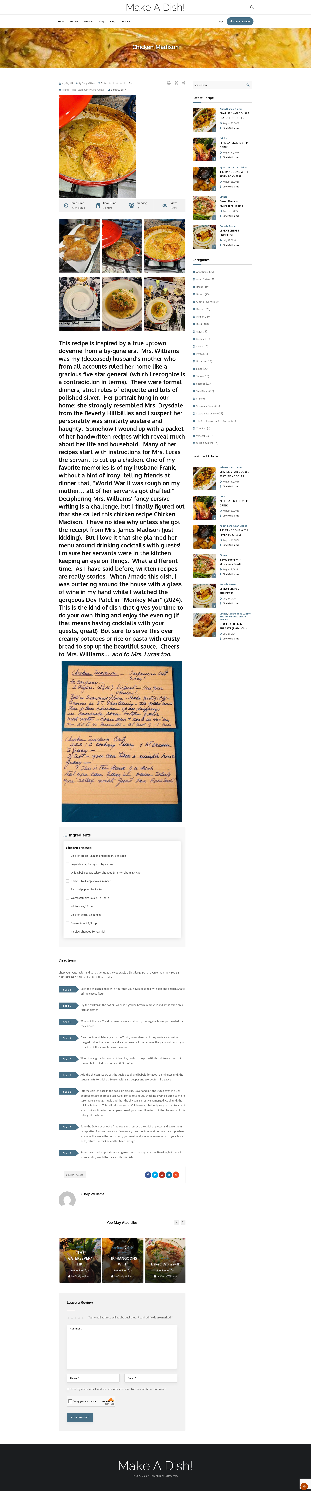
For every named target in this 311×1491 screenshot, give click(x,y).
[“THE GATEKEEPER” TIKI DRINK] (205, 150)
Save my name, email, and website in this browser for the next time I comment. (118, 1389)
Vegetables (202, 435)
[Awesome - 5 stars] (83, 1318)
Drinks (78, 1246)
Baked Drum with (165, 1264)
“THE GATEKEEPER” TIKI (79, 1258)
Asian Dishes (227, 108)
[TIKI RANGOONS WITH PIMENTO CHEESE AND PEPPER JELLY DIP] (205, 179)
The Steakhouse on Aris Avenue (88, 89)
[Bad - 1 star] (69, 1318)
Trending (201, 428)
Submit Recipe (241, 21)
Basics (199, 286)
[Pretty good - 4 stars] (79, 1318)
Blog (112, 21)
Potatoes (201, 361)
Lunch (199, 346)
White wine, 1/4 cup (82, 906)
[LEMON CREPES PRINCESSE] (205, 237)
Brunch (224, 226)
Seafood (200, 383)
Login (221, 21)
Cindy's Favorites (205, 301)
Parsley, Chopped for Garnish (88, 931)
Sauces (200, 376)
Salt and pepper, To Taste (86, 889)
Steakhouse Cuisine (207, 413)
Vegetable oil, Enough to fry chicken (92, 864)
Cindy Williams (89, 83)
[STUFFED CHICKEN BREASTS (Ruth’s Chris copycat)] (205, 625)
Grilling (200, 339)
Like (104, 83)
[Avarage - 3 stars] (76, 1318)
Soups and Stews (205, 406)
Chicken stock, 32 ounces (86, 915)
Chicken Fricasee (74, 1174)
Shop (101, 21)
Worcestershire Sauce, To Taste (90, 898)
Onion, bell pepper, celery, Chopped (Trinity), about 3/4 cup (105, 872)
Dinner (65, 89)
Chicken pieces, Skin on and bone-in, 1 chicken (98, 856)
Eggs (199, 331)
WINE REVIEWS (204, 443)
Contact (125, 21)
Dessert (233, 226)
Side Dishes (202, 391)
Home (61, 21)
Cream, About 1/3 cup (84, 923)
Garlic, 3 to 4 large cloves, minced (91, 881)
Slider (199, 398)
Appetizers (117, 1247)
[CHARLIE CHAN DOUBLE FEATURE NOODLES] (205, 120)
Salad (199, 368)
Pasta (199, 353)
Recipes (74, 21)
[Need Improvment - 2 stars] (72, 1318)
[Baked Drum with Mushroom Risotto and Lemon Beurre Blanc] (205, 208)
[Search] (252, 7)
